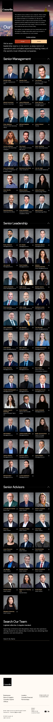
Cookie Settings (35, 713)
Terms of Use (34, 711)
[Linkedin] (49, 711)
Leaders (23, 695)
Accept (23, 41)
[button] (49, 6)
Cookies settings (31, 37)
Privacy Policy (33, 709)
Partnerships (25, 699)
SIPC (20, 712)
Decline (39, 41)
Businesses (6, 695)
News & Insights (8, 697)
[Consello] (7, 6)
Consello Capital (8, 699)
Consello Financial (27, 697)
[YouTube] (45, 711)
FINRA (15, 712)
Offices (5, 701)
